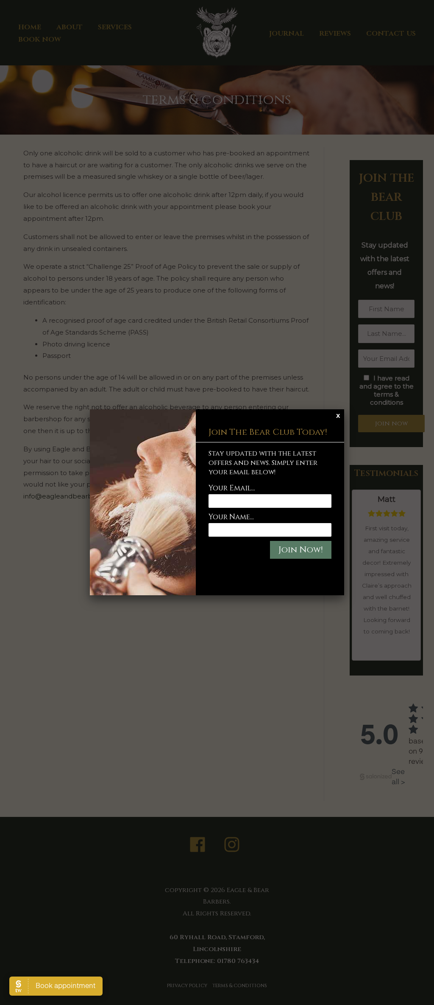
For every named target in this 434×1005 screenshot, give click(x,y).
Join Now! (300, 549)
